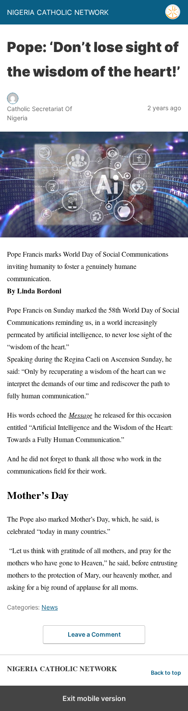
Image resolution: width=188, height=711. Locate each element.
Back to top (166, 672)
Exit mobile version (94, 698)
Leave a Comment (94, 634)
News (50, 607)
